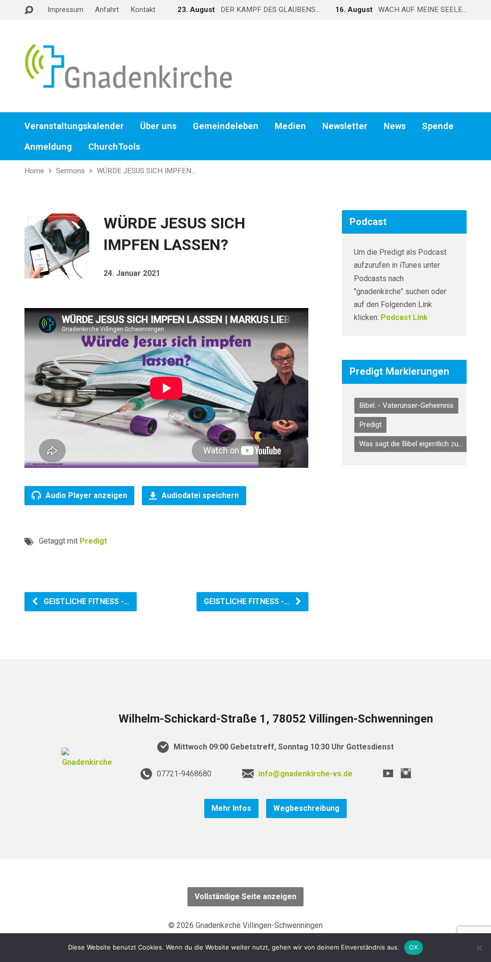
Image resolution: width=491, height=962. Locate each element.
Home (34, 170)
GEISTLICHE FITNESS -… (85, 601)
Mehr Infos (231, 808)
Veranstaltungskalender (74, 126)
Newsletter (344, 126)
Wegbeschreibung (306, 808)
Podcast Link (404, 317)
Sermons (70, 170)
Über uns (158, 126)
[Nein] (479, 947)
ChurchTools (114, 147)
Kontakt (142, 9)
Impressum (65, 9)
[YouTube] (388, 773)
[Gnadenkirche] (87, 762)
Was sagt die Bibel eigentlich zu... (411, 443)
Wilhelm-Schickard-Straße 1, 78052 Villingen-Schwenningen (275, 718)
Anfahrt (107, 9)
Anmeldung (48, 147)
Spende (438, 126)
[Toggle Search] (28, 10)
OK (413, 947)
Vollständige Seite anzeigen (245, 896)
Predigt (93, 541)
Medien (290, 126)
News (395, 126)
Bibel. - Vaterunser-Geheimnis (406, 405)
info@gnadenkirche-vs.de (305, 773)
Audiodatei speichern (199, 495)
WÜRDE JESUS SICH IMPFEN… (146, 170)
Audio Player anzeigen (85, 495)
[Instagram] (406, 773)
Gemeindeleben (225, 126)
